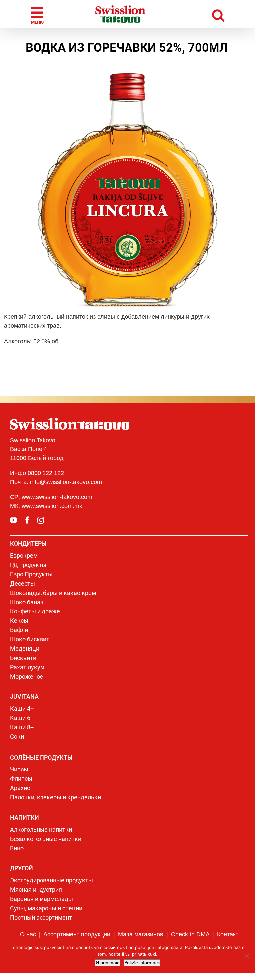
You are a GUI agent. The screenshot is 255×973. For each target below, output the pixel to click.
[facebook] (27, 520)
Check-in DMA (190, 934)
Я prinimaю (108, 962)
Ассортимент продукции (76, 934)
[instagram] (40, 520)
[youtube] (13, 520)
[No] (246, 956)
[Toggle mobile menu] (38, 14)
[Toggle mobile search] (218, 14)
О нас (28, 934)
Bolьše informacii (142, 962)
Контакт (227, 934)
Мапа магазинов (140, 934)
